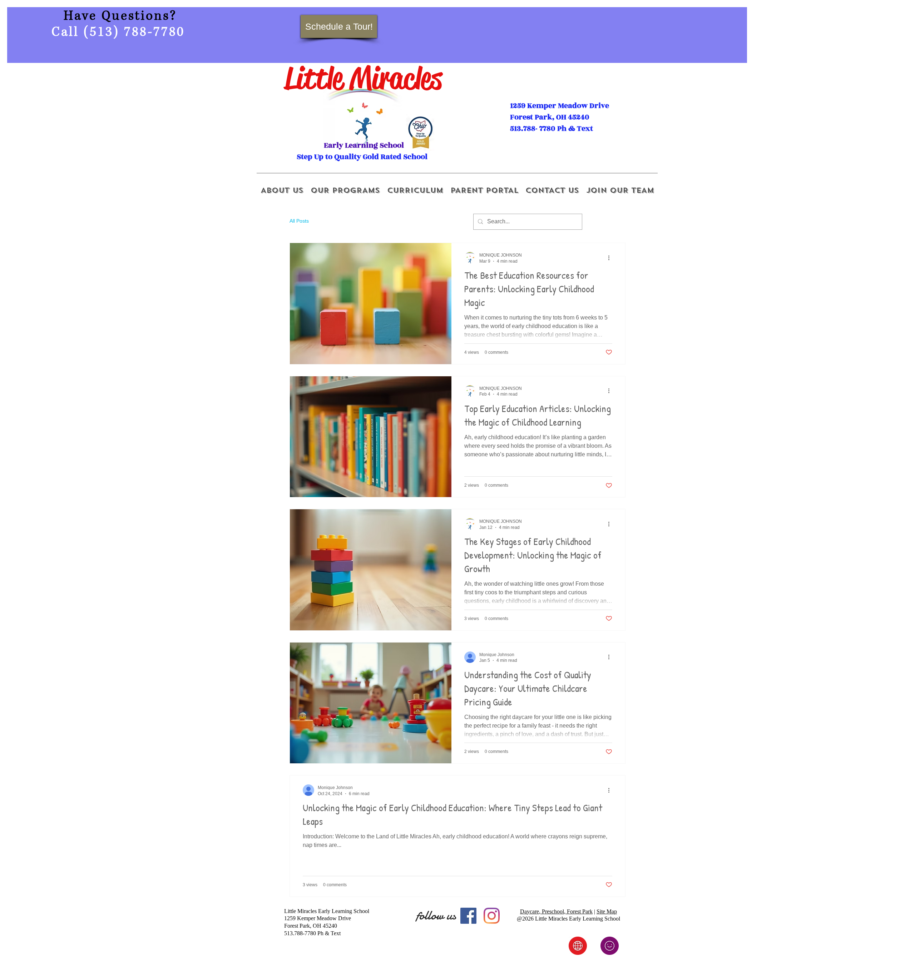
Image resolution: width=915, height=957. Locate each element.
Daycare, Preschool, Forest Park (556, 911)
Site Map (607, 911)
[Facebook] (468, 916)
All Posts (299, 221)
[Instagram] (492, 916)
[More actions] (611, 257)
